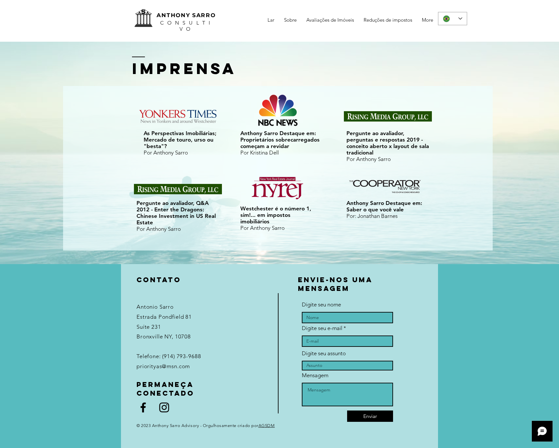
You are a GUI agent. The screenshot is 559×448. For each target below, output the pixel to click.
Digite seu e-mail (322, 328)
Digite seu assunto (324, 353)
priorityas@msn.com (163, 366)
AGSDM (266, 425)
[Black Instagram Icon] (164, 407)
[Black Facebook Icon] (143, 407)
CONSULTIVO (187, 26)
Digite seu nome (321, 304)
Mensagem (315, 375)
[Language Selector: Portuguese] (452, 18)
